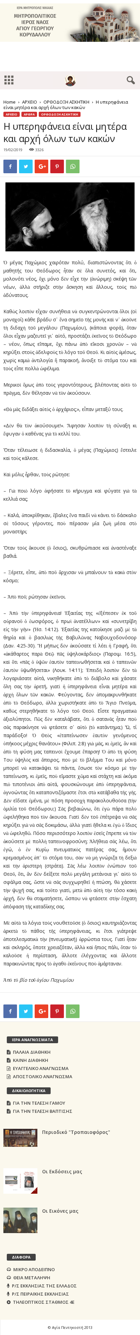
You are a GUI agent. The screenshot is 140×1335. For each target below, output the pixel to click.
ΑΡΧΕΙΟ (29, 102)
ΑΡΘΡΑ (29, 114)
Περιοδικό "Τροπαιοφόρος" (76, 1132)
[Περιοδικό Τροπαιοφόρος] (20, 1138)
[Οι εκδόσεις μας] (20, 1181)
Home (9, 102)
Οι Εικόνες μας (60, 1211)
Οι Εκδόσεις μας (62, 1171)
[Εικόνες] (20, 1220)
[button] (129, 80)
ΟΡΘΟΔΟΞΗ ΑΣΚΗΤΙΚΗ (66, 102)
